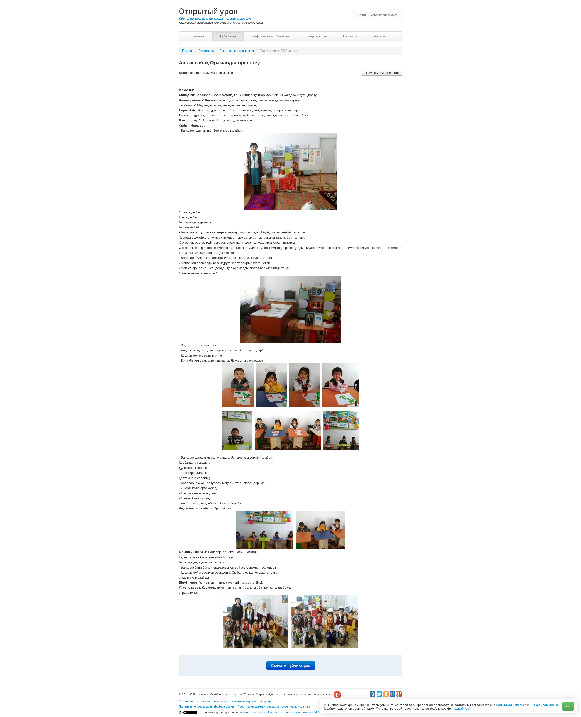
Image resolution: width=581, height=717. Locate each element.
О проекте (186, 701)
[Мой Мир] (392, 694)
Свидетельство (316, 36)
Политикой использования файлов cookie (527, 704)
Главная (198, 36)
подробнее (461, 708)
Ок (568, 706)
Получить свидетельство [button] (382, 72)
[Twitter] (379, 694)
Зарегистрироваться (384, 15)
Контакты (379, 36)
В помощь (350, 36)
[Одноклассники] (386, 694)
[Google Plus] (399, 694)
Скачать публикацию (290, 665)
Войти (362, 15)
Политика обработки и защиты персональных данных (274, 706)
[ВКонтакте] (372, 694)
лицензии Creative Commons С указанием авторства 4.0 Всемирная (289, 712)
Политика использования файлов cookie (206, 706)
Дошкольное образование (237, 50)
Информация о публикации (271, 36)
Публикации (228, 36)
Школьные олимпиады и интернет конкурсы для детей (233, 701)
